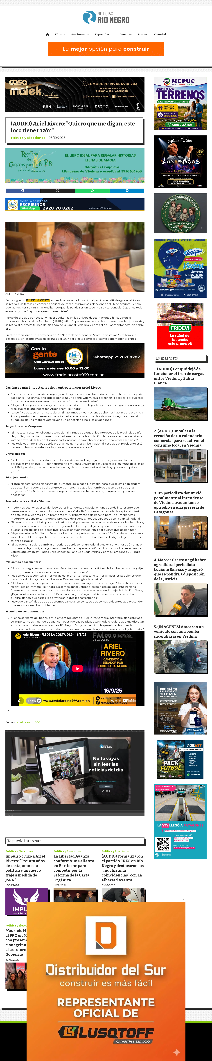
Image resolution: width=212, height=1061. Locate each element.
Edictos (60, 34)
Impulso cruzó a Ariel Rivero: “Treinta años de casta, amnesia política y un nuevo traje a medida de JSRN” (25, 868)
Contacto (126, 34)
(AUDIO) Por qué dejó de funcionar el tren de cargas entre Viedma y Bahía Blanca (179, 376)
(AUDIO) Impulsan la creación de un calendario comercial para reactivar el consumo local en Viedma (179, 438)
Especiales (102, 34)
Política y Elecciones (28, 138)
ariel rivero (24, 722)
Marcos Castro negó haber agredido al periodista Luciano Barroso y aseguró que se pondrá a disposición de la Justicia (180, 569)
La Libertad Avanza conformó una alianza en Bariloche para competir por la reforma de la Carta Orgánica (74, 868)
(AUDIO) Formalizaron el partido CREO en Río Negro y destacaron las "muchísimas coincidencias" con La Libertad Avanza (123, 868)
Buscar (142, 34)
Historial (159, 34)
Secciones (78, 34)
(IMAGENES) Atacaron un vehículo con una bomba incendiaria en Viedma (179, 632)
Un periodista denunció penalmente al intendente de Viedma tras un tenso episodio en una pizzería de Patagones (179, 502)
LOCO (37, 722)
